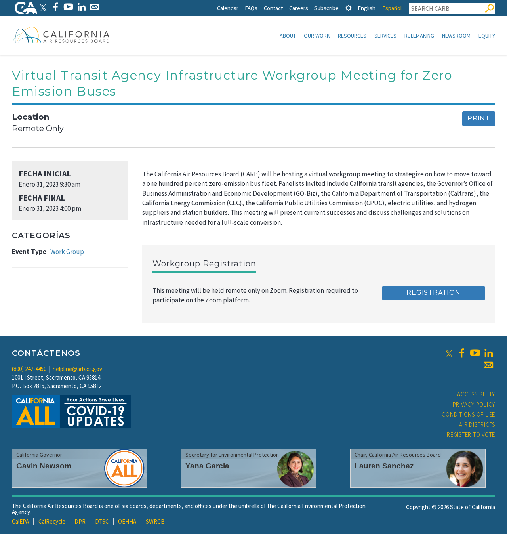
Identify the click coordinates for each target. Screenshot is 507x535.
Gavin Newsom (43, 466)
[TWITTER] (43, 7)
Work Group (67, 251)
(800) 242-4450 (29, 369)
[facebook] (461, 353)
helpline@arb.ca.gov (77, 369)
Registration (433, 292)
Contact (273, 7)
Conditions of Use (468, 414)
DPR (80, 521)
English (366, 7)
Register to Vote (471, 434)
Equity (486, 35)
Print (478, 118)
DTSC (102, 521)
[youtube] (475, 353)
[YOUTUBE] (68, 7)
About (288, 35)
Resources (352, 35)
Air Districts (477, 424)
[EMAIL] (94, 7)
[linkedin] (488, 353)
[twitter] (449, 353)
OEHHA (127, 521)
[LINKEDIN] (81, 7)
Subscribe (326, 7)
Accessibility (476, 394)
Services (385, 35)
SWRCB (155, 521)
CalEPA (20, 521)
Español (392, 7)
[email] (488, 365)
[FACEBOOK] (55, 7)
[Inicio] (61, 34)
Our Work (317, 35)
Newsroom (456, 35)
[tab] (348, 8)
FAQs (251, 7)
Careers (298, 7)
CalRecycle (51, 521)
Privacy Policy (474, 404)
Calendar (227, 7)
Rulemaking (419, 35)
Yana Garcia (207, 466)
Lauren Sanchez (384, 466)
